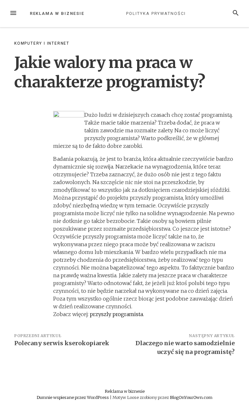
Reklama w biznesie (57, 13)
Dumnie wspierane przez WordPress (73, 397)
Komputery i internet (41, 43)
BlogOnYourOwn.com (191, 397)
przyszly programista (116, 314)
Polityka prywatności (155, 13)
